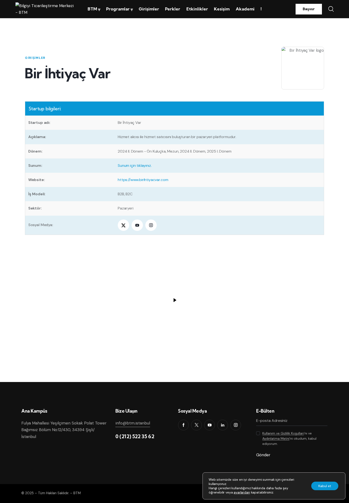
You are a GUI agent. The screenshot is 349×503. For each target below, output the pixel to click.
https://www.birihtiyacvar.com (143, 179)
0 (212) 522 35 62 (134, 436)
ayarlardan (242, 492)
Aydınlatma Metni (275, 438)
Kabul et (324, 486)
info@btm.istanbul (132, 423)
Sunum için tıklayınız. (134, 165)
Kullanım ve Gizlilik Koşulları (283, 433)
